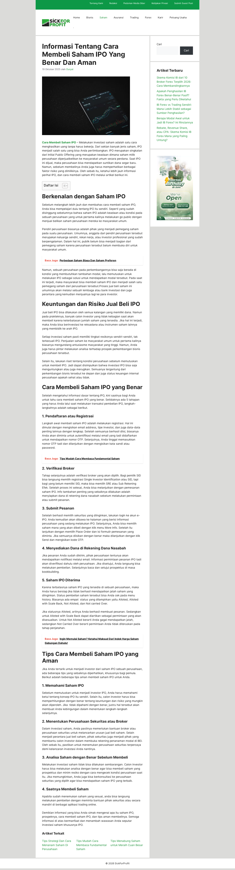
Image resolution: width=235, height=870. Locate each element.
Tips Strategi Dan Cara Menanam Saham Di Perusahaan (56, 845)
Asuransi (119, 17)
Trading (134, 17)
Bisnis (89, 17)
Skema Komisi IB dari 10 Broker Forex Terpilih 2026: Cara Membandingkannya (174, 81)
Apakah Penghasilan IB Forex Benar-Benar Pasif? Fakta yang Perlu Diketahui (174, 95)
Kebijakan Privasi (160, 3)
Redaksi (113, 3)
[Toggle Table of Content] (63, 185)
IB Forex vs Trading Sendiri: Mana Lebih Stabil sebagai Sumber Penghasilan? (174, 108)
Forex (148, 17)
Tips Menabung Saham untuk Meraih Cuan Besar (126, 843)
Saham (103, 17)
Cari (159, 44)
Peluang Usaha (178, 17)
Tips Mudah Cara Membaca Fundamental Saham (91, 845)
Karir (160, 17)
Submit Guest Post (183, 3)
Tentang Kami (96, 3)
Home (76, 17)
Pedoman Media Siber (134, 3)
